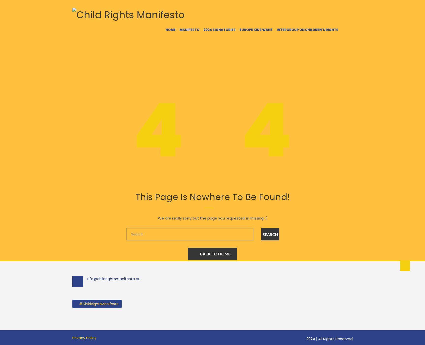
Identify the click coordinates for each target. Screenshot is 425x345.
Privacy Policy (84, 337)
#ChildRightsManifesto (98, 303)
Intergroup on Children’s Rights (307, 30)
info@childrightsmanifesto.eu (113, 278)
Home (171, 30)
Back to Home (215, 253)
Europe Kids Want (256, 30)
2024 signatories (219, 30)
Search (270, 234)
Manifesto (189, 30)
